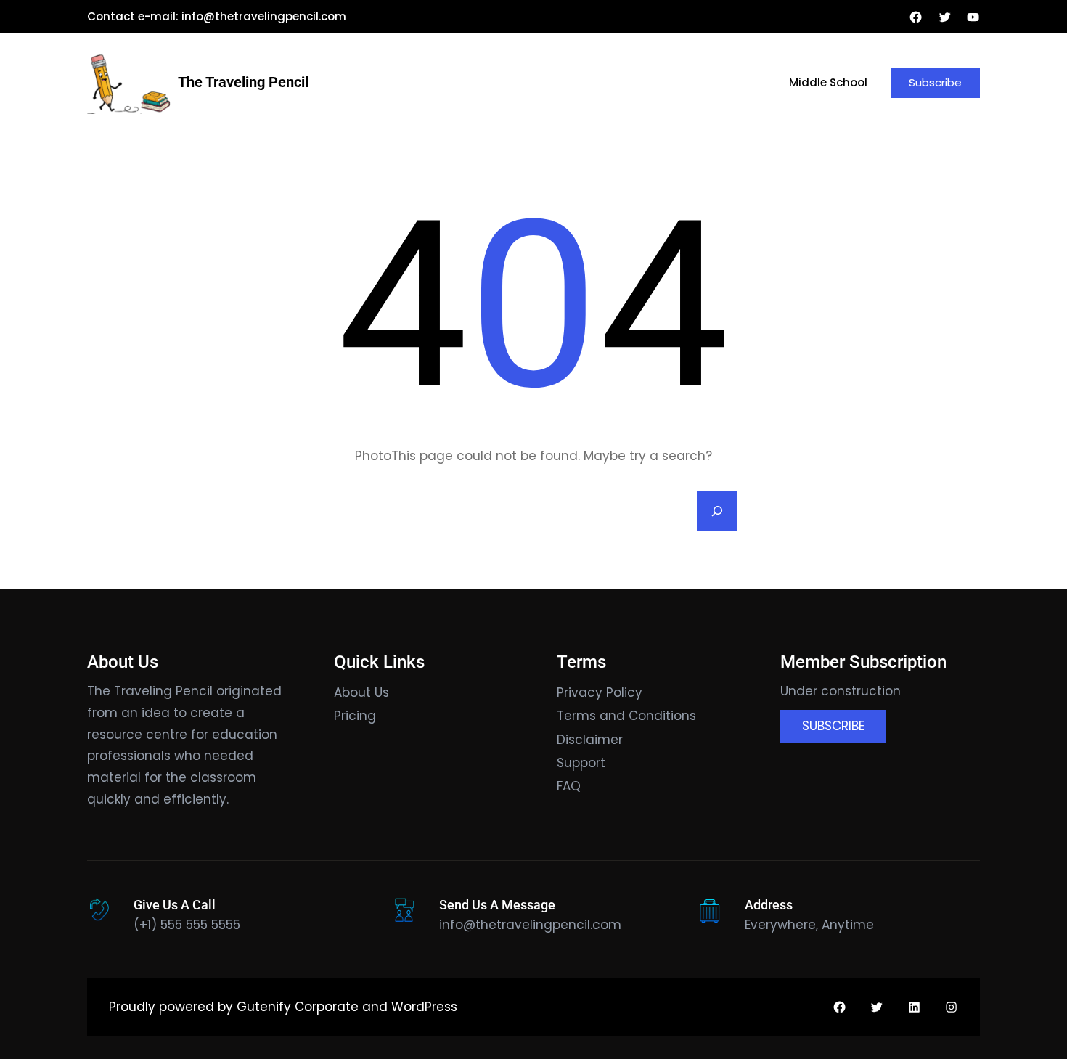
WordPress (424, 1006)
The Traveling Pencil (243, 82)
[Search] (717, 511)
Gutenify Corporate (298, 1006)
